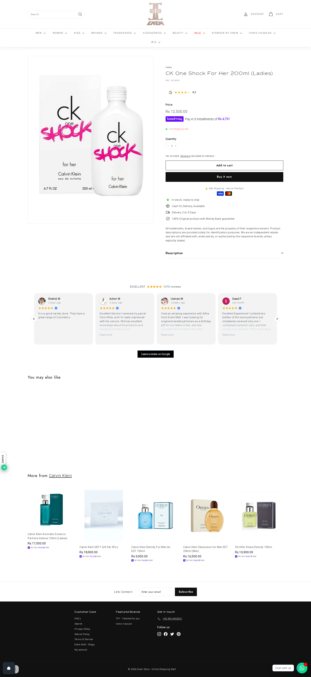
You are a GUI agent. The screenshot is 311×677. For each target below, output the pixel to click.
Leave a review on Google (155, 354)
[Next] (277, 319)
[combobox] (56, 14)
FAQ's (78, 618)
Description (174, 253)
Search (78, 623)
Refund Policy (82, 634)
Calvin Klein (60, 475)
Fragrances (123, 33)
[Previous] (34, 319)
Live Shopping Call (179, 129)
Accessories (153, 33)
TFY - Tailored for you (127, 618)
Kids (78, 33)
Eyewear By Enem (225, 33)
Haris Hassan (124, 623)
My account (81, 649)
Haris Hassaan (261, 33)
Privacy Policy (82, 629)
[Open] (9, 668)
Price (169, 104)
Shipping (185, 156)
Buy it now (224, 177)
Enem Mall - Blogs (85, 644)
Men (39, 33)
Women (58, 33)
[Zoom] (90, 139)
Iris (154, 42)
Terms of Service (84, 639)
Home (169, 67)
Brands (97, 33)
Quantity (171, 138)
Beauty (178, 33)
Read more (106, 334)
